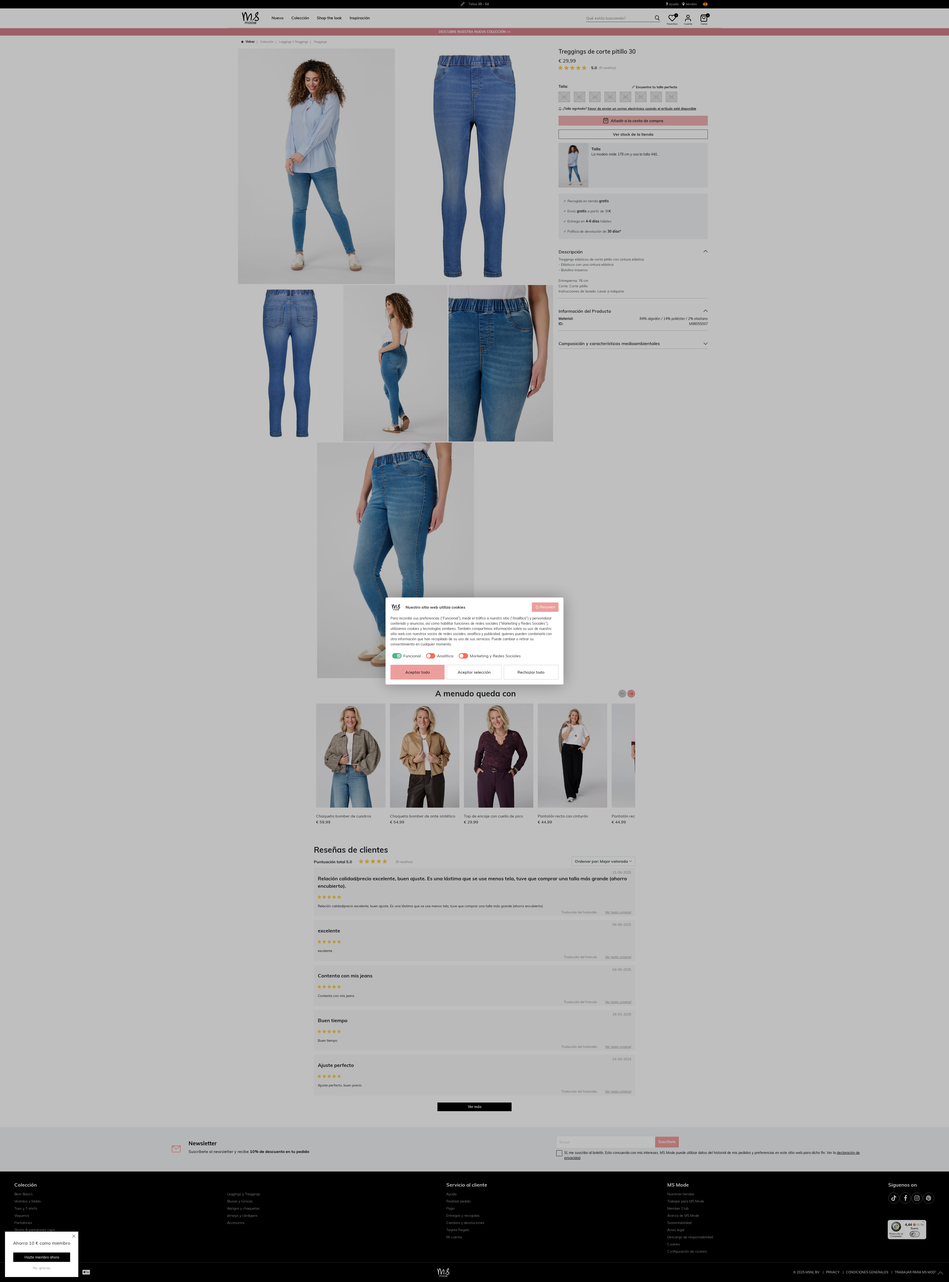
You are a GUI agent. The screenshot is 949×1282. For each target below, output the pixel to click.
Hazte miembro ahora (41, 1257)
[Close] (74, 1236)
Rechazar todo (531, 672)
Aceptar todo (417, 672)
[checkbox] (405, 656)
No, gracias (41, 1268)
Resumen (547, 607)
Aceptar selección (474, 672)
